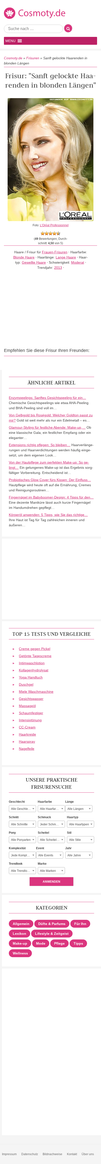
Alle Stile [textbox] (75, 840)
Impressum (9, 1154)
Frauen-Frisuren (54, 252)
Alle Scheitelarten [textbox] (51, 840)
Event (40, 848)
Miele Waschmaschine (36, 692)
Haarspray (27, 741)
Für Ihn (80, 924)
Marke (42, 863)
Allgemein (21, 924)
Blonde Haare (24, 257)
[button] (10, 41)
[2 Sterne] (47, 233)
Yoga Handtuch (31, 677)
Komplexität (17, 848)
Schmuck (44, 817)
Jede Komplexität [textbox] (22, 855)
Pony (12, 832)
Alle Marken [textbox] (48, 871)
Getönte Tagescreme (35, 656)
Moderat (77, 262)
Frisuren (32, 58)
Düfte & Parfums (51, 924)
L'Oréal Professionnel (54, 225)
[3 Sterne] (50, 233)
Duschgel (26, 684)
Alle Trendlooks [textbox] (21, 871)
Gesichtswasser (31, 699)
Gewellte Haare (34, 262)
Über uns (88, 1154)
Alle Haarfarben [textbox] (50, 809)
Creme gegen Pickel (34, 649)
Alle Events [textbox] (45, 855)
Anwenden (51, 881)
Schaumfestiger (31, 713)
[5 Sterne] (58, 233)
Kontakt (72, 1154)
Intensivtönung (30, 720)
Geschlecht (17, 801)
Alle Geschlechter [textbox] (23, 809)
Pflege (59, 943)
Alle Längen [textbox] (75, 809)
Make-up (20, 943)
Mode (40, 943)
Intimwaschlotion (32, 663)
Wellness (20, 953)
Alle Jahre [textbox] (74, 855)
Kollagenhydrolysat (33, 670)
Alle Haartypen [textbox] (79, 824)
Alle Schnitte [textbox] (19, 824)
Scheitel (43, 832)
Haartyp (72, 817)
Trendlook (16, 863)
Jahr (68, 848)
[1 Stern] (43, 233)
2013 (58, 268)
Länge (69, 801)
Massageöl (27, 706)
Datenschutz (29, 1154)
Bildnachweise (52, 1154)
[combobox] (22, 808)
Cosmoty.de (13, 58)
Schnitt (14, 817)
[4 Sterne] (54, 233)
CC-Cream (27, 727)
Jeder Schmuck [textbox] (50, 824)
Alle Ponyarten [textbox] (21, 840)
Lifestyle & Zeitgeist (52, 934)
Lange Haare (66, 257)
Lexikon (19, 934)
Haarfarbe (45, 801)
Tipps (78, 943)
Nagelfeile (26, 749)
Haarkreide (27, 734)
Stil (69, 832)
